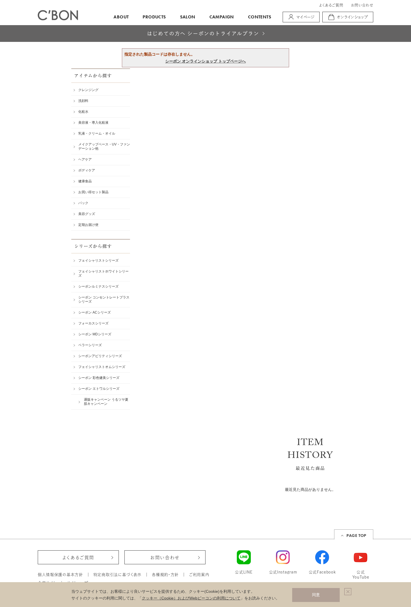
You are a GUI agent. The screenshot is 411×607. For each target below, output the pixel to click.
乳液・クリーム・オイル (96, 133)
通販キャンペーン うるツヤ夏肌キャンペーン (106, 402)
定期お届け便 (88, 225)
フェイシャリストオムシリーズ (101, 367)
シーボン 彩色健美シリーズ (98, 378)
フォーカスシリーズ (93, 323)
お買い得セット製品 (93, 192)
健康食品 (85, 181)
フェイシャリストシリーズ (98, 260)
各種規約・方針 (165, 575)
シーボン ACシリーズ (94, 312)
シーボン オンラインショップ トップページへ (205, 61)
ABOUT (121, 17)
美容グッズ (86, 214)
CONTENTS (259, 17)
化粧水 (83, 112)
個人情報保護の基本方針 (60, 575)
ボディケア (86, 170)
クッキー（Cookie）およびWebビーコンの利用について (191, 598)
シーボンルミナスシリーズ (98, 286)
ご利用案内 (199, 575)
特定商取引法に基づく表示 (117, 575)
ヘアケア (85, 159)
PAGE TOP (356, 535)
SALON (187, 17)
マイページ (305, 17)
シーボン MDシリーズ (94, 334)
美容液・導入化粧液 (93, 123)
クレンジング (88, 90)
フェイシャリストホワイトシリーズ (103, 273)
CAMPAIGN (221, 17)
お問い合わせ (362, 5)
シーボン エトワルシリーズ (98, 389)
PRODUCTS (154, 17)
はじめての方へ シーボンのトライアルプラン (203, 33)
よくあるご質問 (331, 5)
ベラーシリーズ (90, 345)
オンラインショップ (352, 17)
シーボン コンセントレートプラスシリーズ (103, 299)
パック (83, 203)
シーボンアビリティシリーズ (100, 356)
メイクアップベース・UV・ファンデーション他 (104, 146)
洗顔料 (83, 101)
